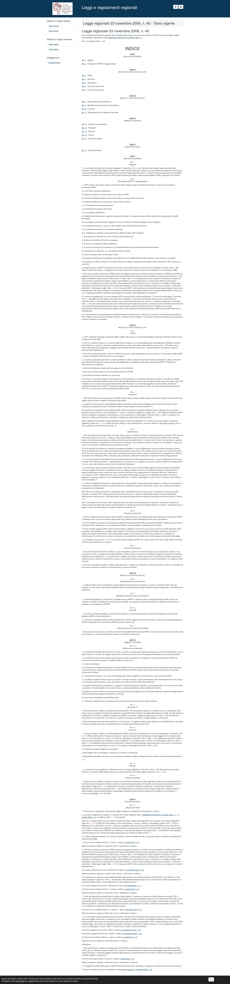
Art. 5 (84, 82)
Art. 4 (84, 79)
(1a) (151, 406)
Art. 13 (84, 128)
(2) (129, 444)
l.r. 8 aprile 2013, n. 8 (131, 842)
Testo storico (53, 31)
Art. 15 (84, 135)
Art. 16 (84, 138)
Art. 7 (84, 90)
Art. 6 (84, 86)
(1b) (116, 425)
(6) (84, 759)
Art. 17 (84, 150)
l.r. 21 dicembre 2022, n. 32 (131, 933)
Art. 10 (84, 109)
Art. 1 (84, 60)
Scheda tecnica (54, 62)
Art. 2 (84, 63)
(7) (150, 832)
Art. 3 (84, 75)
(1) (157, 292)
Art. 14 (84, 131)
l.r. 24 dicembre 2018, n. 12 (130, 930)
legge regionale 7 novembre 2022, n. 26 (137, 969)
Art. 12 (84, 124)
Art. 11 (84, 112)
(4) (84, 498)
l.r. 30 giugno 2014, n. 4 (133, 909)
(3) (97, 478)
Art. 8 (84, 101)
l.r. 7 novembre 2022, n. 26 (133, 870)
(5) (137, 707)
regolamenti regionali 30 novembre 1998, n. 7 (159, 815)
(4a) (134, 507)
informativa (20, 981)
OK (211, 979)
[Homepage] (62, 8)
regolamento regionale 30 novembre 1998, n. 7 (125, 37)
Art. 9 (84, 105)
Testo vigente (54, 26)
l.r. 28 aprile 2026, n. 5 (131, 885)
